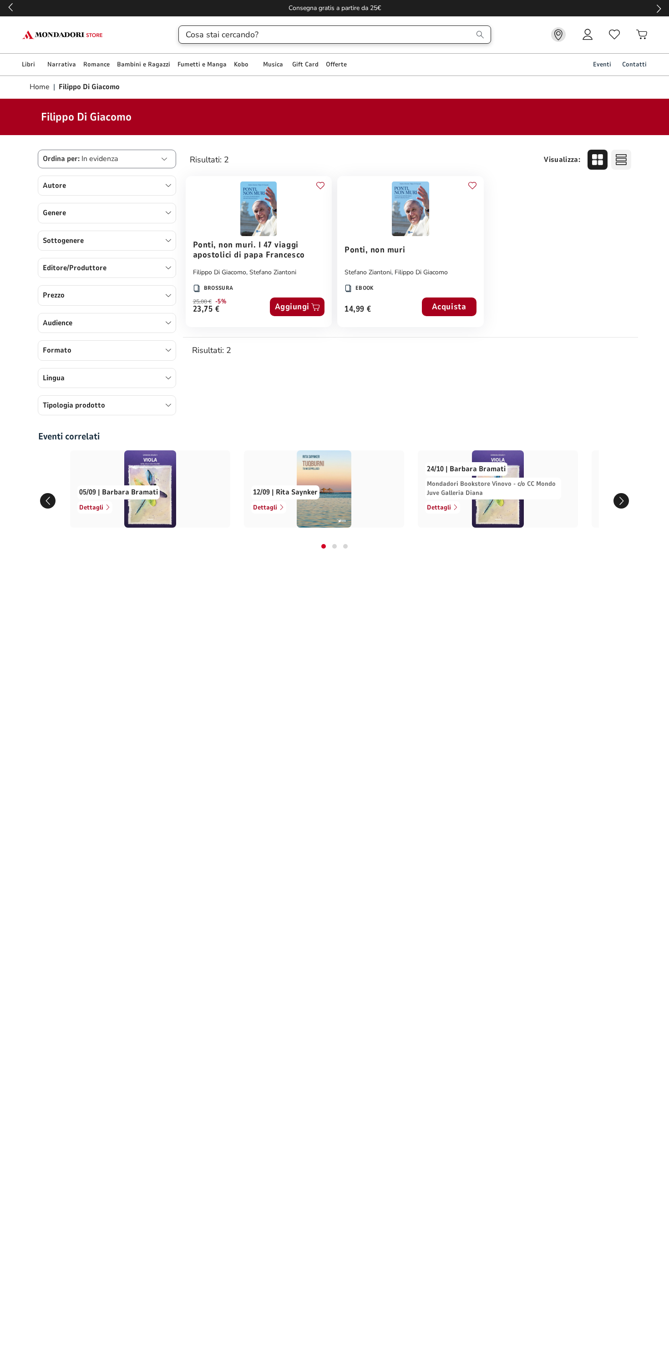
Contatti (634, 64)
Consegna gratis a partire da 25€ (335, 8)
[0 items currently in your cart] (641, 34)
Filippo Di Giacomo (219, 272)
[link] (558, 34)
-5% (221, 301)
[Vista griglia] (598, 160)
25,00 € (202, 301)
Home (40, 87)
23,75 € (206, 309)
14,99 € (358, 309)
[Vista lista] (621, 160)
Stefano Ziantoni (272, 272)
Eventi (602, 64)
